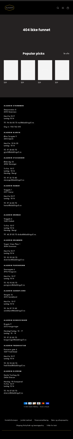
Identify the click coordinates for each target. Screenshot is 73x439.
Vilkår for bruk (52, 425)
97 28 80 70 (12, 149)
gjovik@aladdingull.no (12, 152)
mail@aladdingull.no (26, 122)
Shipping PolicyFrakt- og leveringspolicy (30, 425)
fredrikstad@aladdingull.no (14, 365)
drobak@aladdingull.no (27, 234)
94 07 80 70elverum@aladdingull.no (13, 391)
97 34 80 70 (12, 203)
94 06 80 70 (12, 122)
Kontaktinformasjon (11, 420)
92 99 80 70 (12, 257)
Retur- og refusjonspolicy (59, 420)
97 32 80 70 (12, 337)
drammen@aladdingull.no (14, 259)
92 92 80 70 (12, 363)
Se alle (66, 53)
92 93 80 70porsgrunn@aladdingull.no (14, 283)
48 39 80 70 (12, 234)
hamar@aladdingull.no (12, 205)
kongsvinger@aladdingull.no (15, 339)
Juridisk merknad (26, 420)
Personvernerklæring (41, 420)
